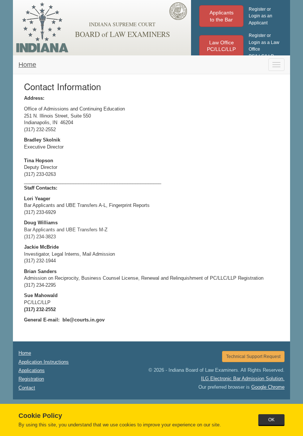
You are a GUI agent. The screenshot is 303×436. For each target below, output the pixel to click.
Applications (31, 370)
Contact (26, 388)
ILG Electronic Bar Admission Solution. (243, 378)
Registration (31, 379)
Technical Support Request (253, 356)
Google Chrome (268, 387)
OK (271, 419)
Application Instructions (43, 362)
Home (27, 64)
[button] (221, 16)
